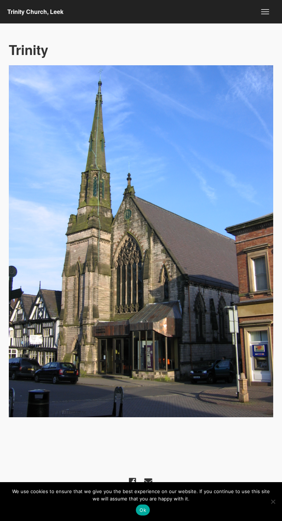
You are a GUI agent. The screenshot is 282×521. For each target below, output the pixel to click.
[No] (272, 501)
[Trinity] (141, 241)
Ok (143, 510)
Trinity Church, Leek (35, 11)
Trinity (28, 49)
